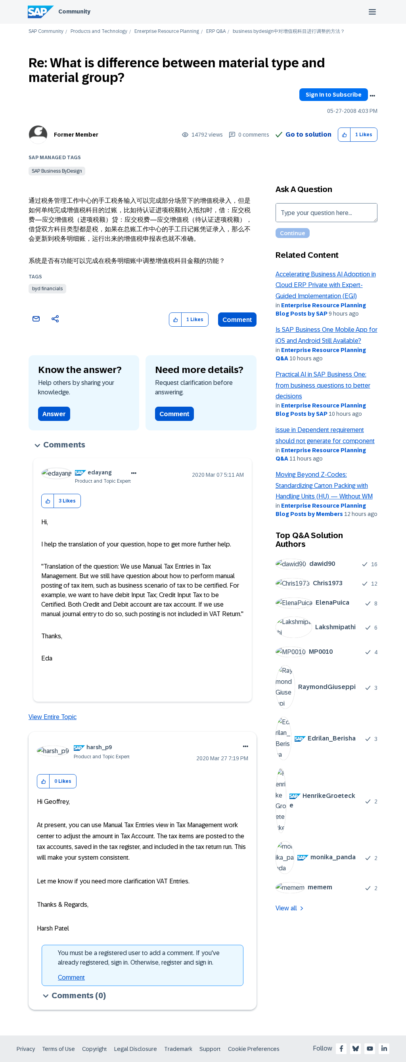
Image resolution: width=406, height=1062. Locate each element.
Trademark (178, 1049)
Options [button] (372, 96)
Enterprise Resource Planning (166, 31)
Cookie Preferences (254, 1049)
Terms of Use (58, 1049)
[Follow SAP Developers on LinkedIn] (384, 1048)
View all (286, 908)
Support (210, 1049)
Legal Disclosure (135, 1049)
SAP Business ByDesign (57, 171)
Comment (237, 319)
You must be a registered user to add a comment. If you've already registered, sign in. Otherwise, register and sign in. (139, 958)
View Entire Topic (53, 717)
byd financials (47, 288)
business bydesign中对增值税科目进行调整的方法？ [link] (289, 31)
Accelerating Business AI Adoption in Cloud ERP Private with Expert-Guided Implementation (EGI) (326, 285)
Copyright (94, 1049)
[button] (344, 135)
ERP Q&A (216, 31)
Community (74, 11)
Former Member (76, 134)
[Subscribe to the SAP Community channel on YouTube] (370, 1048)
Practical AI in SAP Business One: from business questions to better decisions (323, 385)
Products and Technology (99, 31)
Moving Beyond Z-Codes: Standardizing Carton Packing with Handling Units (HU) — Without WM (324, 485)
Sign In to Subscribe (334, 94)
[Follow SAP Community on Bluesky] (355, 1048)
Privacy (26, 1049)
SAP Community (46, 31)
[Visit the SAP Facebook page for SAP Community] (341, 1048)
